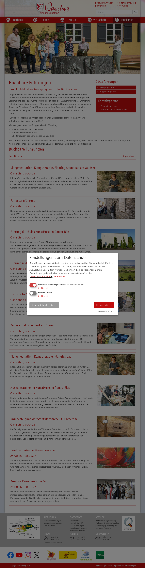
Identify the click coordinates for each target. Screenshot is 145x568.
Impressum (59, 276)
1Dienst (43, 288)
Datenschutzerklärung (40, 276)
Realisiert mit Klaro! (106, 311)
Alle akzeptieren (104, 305)
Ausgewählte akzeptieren (44, 305)
